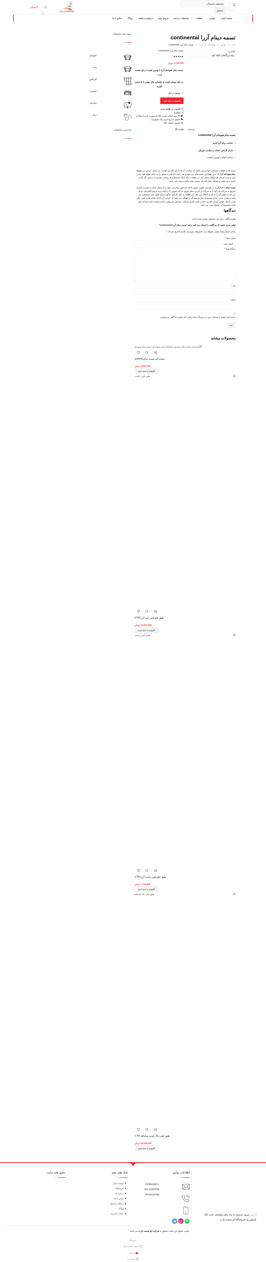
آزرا (200, 44)
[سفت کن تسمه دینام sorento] (168, 346)
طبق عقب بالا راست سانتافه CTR (152, 1136)
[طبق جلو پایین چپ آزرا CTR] (185, 491)
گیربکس (93, 79)
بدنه (95, 67)
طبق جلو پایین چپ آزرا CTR (149, 617)
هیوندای (211, 44)
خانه (233, 44)
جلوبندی (93, 55)
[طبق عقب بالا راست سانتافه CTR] (185, 1009)
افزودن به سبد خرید (171, 100)
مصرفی (93, 103)
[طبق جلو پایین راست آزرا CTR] (185, 750)
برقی (94, 114)
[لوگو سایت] (232, 7)
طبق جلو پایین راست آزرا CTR (150, 877)
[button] (147, 371)
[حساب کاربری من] (46, 7)
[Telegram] (174, 1221)
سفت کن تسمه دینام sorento (150, 358)
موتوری (93, 91)
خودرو (223, 44)
